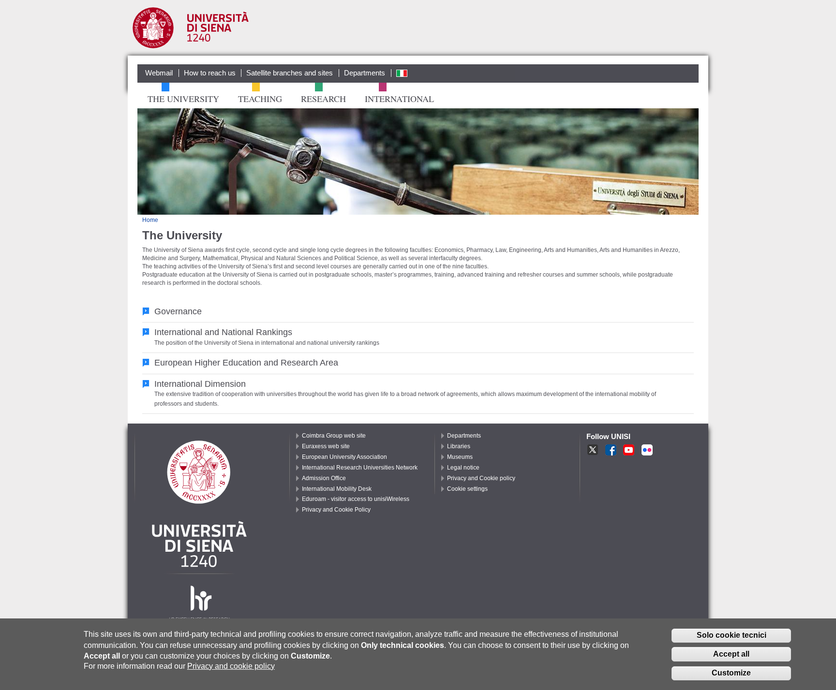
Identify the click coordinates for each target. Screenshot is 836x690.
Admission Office (324, 478)
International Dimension (200, 384)
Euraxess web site (326, 446)
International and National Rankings (223, 332)
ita (399, 73)
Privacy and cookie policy (231, 665)
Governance (178, 311)
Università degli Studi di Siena (191, 30)
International (398, 98)
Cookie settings (467, 488)
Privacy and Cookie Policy (336, 509)
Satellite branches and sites (289, 73)
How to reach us (210, 73)
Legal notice (463, 467)
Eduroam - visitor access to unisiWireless (355, 499)
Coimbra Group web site (334, 435)
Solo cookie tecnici (731, 635)
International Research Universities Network (360, 467)
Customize (731, 673)
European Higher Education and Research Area (246, 362)
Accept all (731, 654)
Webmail (159, 73)
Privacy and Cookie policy (481, 478)
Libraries (458, 446)
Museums (460, 457)
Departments (364, 73)
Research (322, 98)
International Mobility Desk (337, 488)
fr (648, 450)
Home (150, 220)
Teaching (259, 98)
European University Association (344, 457)
